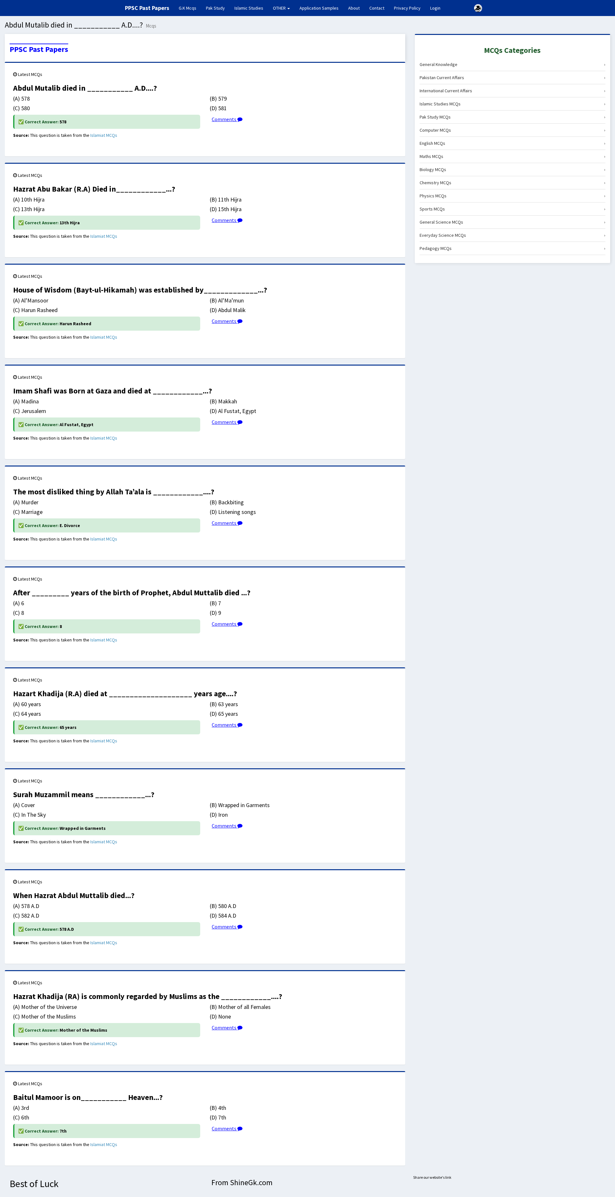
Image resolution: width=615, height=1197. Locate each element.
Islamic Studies (248, 8)
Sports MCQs (512, 209)
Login (435, 8)
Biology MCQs (512, 169)
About (354, 8)
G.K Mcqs (190, 8)
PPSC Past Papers (39, 49)
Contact (376, 8)
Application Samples (319, 8)
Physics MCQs (512, 196)
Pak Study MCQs (512, 117)
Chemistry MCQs (512, 183)
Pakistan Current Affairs (512, 77)
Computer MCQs (512, 130)
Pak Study (215, 8)
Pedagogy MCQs (512, 248)
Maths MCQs (512, 156)
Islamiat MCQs (103, 135)
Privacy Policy (407, 8)
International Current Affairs (512, 91)
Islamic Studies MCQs (512, 104)
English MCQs (512, 143)
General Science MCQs (512, 222)
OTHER (280, 8)
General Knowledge (512, 64)
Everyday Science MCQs (512, 235)
